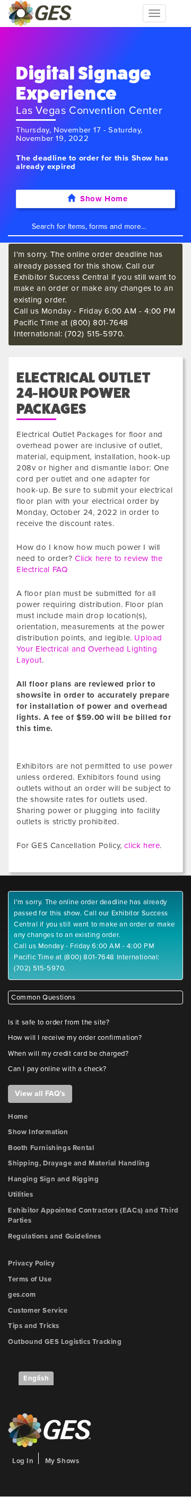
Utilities (20, 1194)
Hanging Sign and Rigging (53, 1179)
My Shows (62, 1461)
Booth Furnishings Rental (51, 1148)
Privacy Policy (31, 1263)
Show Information (38, 1132)
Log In (23, 1461)
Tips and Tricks (33, 1326)
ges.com (22, 1294)
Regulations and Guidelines (54, 1236)
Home (18, 1116)
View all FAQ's (40, 1093)
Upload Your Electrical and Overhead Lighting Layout (89, 649)
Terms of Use (29, 1279)
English (36, 1378)
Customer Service (38, 1310)
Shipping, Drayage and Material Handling (79, 1163)
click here (142, 845)
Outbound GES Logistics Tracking (65, 1342)
